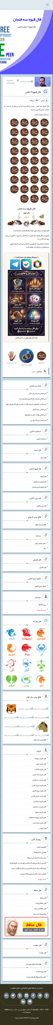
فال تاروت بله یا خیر (39, 823)
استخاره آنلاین (41, 439)
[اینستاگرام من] (26, 996)
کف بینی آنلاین (41, 505)
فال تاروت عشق (40, 812)
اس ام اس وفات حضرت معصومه (35, 415)
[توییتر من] (13, 996)
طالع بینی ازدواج (40, 524)
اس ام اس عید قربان (39, 409)
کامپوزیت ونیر (41, 847)
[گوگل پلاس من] (6, 996)
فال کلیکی (42, 567)
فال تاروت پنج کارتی (39, 790)
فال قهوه (43, 476)
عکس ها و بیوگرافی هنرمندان (36, 977)
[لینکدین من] (23, 1002)
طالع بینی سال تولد (39, 739)
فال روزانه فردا (41, 971)
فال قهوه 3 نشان (33, 91)
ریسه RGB (42, 604)
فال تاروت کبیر (41, 764)
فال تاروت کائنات (40, 769)
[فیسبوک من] (33, 996)
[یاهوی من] (46, 996)
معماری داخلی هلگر (39, 852)
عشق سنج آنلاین (40, 586)
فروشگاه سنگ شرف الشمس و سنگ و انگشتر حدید (28, 868)
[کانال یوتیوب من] (29, 1002)
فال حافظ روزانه (41, 903)
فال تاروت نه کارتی (39, 801)
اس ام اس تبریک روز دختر (37, 393)
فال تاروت (42, 828)
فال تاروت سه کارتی (39, 780)
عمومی (34, 371)
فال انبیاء (43, 457)
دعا (45, 548)
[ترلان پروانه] (26, 82)
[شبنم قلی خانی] (11, 82)
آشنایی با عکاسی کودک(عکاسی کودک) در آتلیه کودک (28, 863)
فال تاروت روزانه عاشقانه (37, 817)
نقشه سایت (19, 1017)
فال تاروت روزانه (40, 758)
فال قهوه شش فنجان (39, 487)
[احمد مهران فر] (42, 82)
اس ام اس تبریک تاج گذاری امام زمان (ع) (32, 398)
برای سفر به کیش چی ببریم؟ (36, 857)
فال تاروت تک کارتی (39, 774)
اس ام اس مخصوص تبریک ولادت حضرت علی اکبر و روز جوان (26, 404)
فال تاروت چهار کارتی (39, 785)
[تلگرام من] (39, 996)
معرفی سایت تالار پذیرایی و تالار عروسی (33, 873)
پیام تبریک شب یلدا (39, 914)
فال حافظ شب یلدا (40, 908)
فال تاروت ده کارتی (39, 807)
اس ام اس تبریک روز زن (38, 420)
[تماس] (19, 996)
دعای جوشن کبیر (40, 543)
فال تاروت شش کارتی (38, 796)
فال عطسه (42, 952)
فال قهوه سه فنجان (27, 19)
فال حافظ (43, 897)
